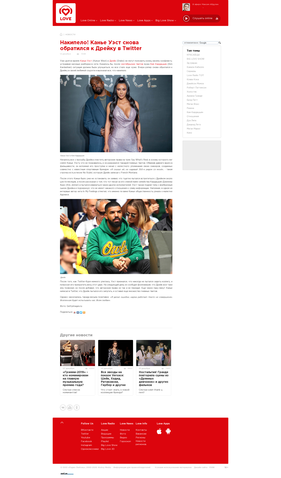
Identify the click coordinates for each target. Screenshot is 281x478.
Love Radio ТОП (195, 75)
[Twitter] (81, 312)
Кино (189, 133)
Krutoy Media (104, 467)
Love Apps (144, 20)
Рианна (190, 108)
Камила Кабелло (195, 67)
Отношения (193, 116)
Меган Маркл (193, 129)
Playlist (105, 441)
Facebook (86, 441)
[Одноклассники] (84, 312)
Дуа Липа (191, 120)
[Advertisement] (129, 9)
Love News (126, 20)
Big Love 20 (107, 449)
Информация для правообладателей (131, 467)
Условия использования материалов (173, 467)
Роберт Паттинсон (196, 88)
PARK (212, 467)
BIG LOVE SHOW (195, 59)
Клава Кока (193, 79)
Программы (107, 438)
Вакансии (141, 434)
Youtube (85, 438)
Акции (104, 430)
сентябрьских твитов (132, 64)
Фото (123, 434)
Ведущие (106, 434)
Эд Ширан (192, 63)
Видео (123, 438)
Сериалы (191, 71)
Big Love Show (165, 20)
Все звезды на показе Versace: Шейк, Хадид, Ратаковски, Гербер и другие (113, 378)
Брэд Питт (192, 100)
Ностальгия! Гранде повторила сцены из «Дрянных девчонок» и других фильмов (153, 378)
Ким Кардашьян (158, 64)
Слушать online (202, 18)
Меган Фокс (193, 104)
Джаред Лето (194, 125)
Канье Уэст (86, 61)
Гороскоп (125, 441)
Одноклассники (90, 449)
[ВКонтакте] (77, 312)
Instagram (86, 445)
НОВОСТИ (70, 34)
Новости (125, 430)
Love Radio (107, 20)
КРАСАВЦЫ (193, 55)
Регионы (140, 438)
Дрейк (112, 61)
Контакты (141, 430)
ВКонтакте (87, 430)
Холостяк (192, 92)
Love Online (88, 20)
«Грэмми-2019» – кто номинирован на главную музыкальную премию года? (75, 378)
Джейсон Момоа (195, 84)
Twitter (85, 434)
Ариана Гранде (194, 96)
